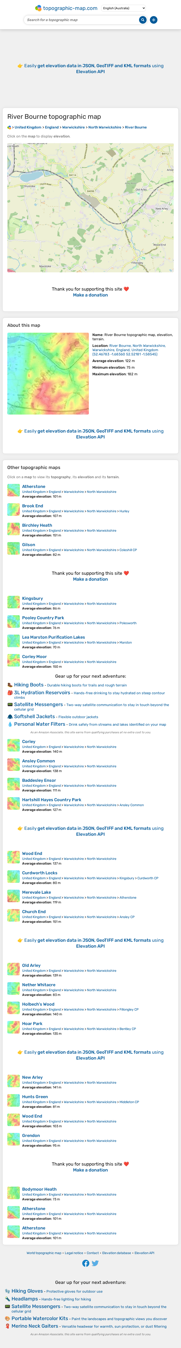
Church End (34, 911)
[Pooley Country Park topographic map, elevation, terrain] (13, 622)
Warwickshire (74, 492)
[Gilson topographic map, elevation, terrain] (13, 549)
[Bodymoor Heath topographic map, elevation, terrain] (13, 1194)
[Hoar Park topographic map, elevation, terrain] (13, 1028)
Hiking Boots (29, 685)
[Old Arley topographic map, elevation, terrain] (13, 970)
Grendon (31, 1135)
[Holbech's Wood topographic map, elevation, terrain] (13, 1009)
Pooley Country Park (43, 617)
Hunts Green (35, 1096)
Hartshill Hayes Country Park (51, 799)
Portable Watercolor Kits (40, 1318)
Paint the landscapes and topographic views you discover (119, 1319)
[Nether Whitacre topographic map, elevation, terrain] (13, 989)
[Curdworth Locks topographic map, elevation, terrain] (13, 877)
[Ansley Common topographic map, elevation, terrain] (13, 765)
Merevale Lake (36, 892)
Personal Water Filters (39, 724)
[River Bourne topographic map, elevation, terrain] (48, 374)
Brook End (32, 505)
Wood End (32, 853)
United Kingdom (34, 492)
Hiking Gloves (27, 1291)
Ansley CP (127, 917)
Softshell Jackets (34, 716)
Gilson (28, 544)
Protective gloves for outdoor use (74, 1291)
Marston (125, 643)
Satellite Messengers (38, 704)
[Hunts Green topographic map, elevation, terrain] (13, 1101)
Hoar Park (32, 1023)
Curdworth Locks (40, 872)
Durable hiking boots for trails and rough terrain (87, 685)
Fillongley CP (129, 1010)
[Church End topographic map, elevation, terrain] (13, 916)
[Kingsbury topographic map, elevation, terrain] (13, 603)
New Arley (32, 1077)
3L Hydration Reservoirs (42, 692)
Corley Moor (34, 656)
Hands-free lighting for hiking (66, 1299)
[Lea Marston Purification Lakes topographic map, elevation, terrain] (13, 642)
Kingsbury (32, 598)
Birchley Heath (37, 525)
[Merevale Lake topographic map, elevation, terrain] (13, 897)
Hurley (124, 511)
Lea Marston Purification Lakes (53, 637)
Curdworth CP (147, 878)
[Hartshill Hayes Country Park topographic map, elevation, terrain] (13, 804)
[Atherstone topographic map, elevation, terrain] (13, 491)
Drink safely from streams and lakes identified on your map (117, 724)
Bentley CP (127, 1029)
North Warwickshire (101, 492)
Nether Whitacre (38, 984)
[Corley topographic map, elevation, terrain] (13, 746)
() (129, 350)
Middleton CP (129, 1102)
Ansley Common (38, 761)
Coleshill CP (128, 550)
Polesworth (128, 623)
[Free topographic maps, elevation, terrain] (9, 127)
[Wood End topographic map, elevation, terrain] (13, 858)
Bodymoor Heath (39, 1189)
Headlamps (25, 1299)
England (55, 492)
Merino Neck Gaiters (35, 1326)
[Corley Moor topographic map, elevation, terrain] (13, 661)
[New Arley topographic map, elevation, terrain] (13, 1082)
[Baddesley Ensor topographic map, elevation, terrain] (13, 785)
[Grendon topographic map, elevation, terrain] (13, 1140)
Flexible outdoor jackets (78, 717)
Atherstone (33, 486)
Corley (28, 741)
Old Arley (31, 965)
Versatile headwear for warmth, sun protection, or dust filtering (114, 1326)
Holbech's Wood (38, 1004)
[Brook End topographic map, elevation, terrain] (13, 510)
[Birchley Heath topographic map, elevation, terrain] (13, 530)
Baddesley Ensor (39, 780)
